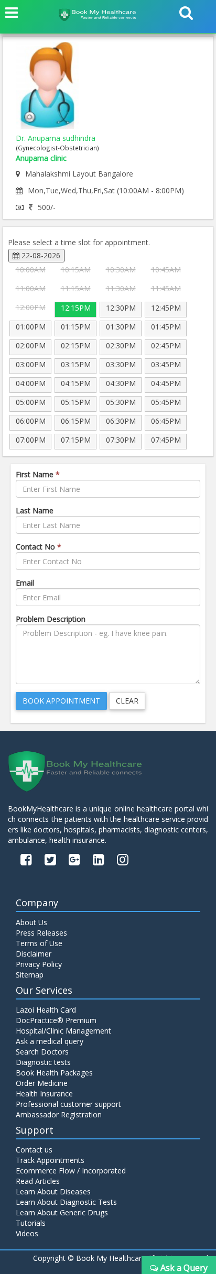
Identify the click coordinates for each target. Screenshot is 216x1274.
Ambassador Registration (59, 1114)
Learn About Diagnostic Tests (66, 1202)
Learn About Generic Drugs (62, 1212)
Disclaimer (33, 954)
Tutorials (31, 1223)
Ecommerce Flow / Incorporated (71, 1171)
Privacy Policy (39, 964)
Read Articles (38, 1181)
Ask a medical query (49, 1041)
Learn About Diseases (53, 1191)
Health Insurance (44, 1094)
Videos (27, 1233)
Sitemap (30, 975)
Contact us (34, 1150)
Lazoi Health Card (46, 1010)
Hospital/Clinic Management (63, 1031)
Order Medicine (42, 1083)
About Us (31, 922)
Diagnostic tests (43, 1062)
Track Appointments (50, 1160)
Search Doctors (42, 1052)
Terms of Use (39, 943)
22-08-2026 (39, 255)
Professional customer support (68, 1104)
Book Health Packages (54, 1073)
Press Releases (41, 933)
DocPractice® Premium (56, 1020)
